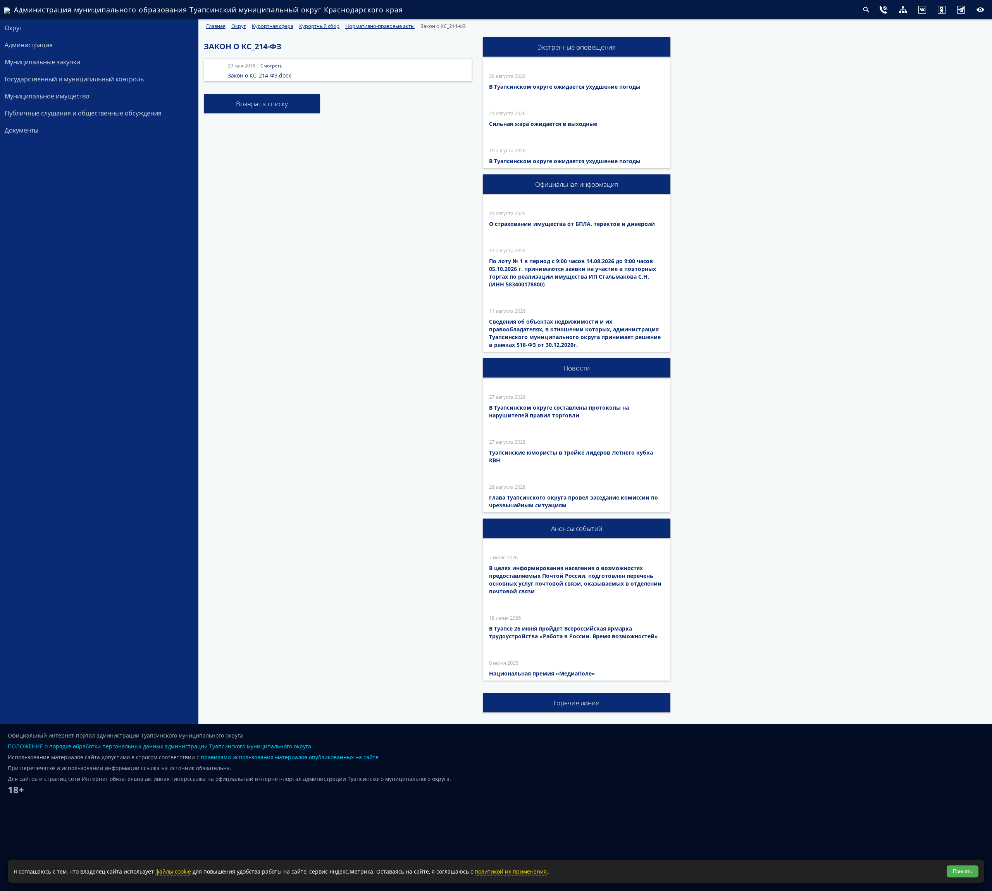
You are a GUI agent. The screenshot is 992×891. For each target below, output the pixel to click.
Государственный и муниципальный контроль (74, 79)
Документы (21, 130)
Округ (13, 28)
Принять (962, 871)
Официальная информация (576, 184)
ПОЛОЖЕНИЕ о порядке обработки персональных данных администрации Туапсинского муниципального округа (159, 746)
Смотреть (271, 65)
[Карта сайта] (887, 11)
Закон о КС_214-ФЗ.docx (259, 75)
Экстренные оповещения (577, 47)
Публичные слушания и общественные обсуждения (83, 113)
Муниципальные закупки (42, 62)
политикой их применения (511, 871)
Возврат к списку (262, 103)
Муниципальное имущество (47, 96)
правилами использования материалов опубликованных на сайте (290, 757)
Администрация (29, 45)
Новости (576, 368)
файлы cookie (173, 871)
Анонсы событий (576, 528)
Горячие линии (576, 702)
